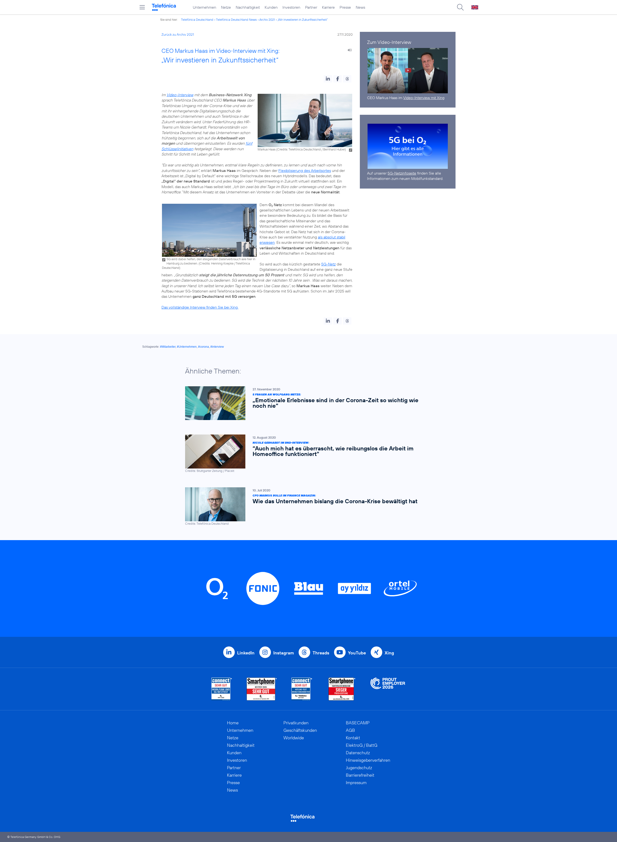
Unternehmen (204, 7)
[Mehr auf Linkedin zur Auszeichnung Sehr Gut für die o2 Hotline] (301, 689)
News (360, 7)
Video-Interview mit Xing (423, 97)
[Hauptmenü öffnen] (142, 7)
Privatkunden (295, 723)
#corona (203, 346)
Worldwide (293, 737)
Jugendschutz (359, 767)
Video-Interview (180, 94)
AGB (350, 730)
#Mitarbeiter (167, 346)
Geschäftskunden (300, 730)
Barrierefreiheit (360, 775)
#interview (217, 346)
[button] (328, 78)
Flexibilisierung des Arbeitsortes (304, 170)
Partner (311, 7)
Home (233, 723)
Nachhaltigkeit (248, 7)
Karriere (328, 7)
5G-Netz (328, 264)
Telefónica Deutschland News (236, 19)
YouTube (357, 653)
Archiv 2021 (267, 19)
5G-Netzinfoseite (402, 173)
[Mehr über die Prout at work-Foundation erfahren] (388, 689)
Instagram (283, 653)
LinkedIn (246, 653)
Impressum (356, 782)
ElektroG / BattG (361, 745)
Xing (389, 653)
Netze (226, 7)
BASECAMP (357, 723)
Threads (321, 653)
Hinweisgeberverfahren (368, 760)
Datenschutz (358, 752)
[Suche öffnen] (460, 7)
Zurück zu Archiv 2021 (177, 34)
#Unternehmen (187, 346)
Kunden (271, 7)
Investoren (291, 7)
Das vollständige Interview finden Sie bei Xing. (199, 307)
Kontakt (353, 737)
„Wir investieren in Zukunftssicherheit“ (302, 19)
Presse (345, 7)
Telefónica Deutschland (197, 19)
